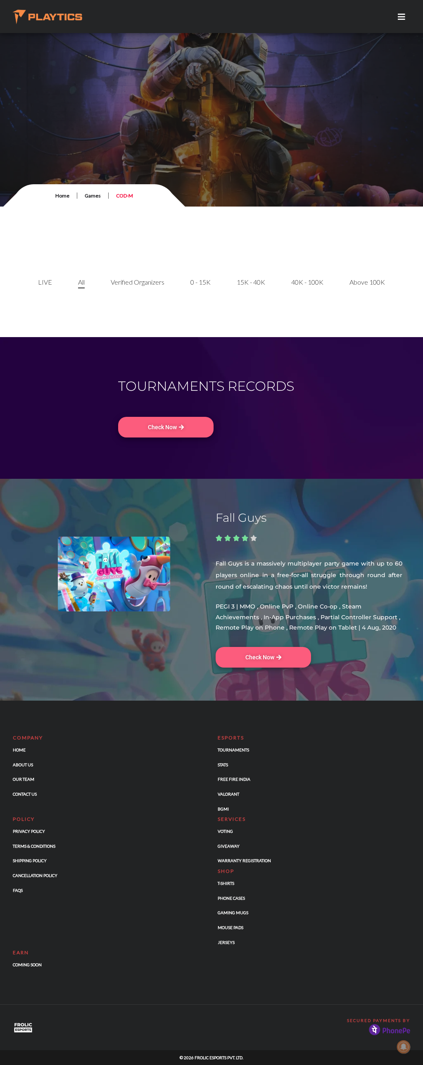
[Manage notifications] (403, 1046)
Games (93, 196)
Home (62, 196)
